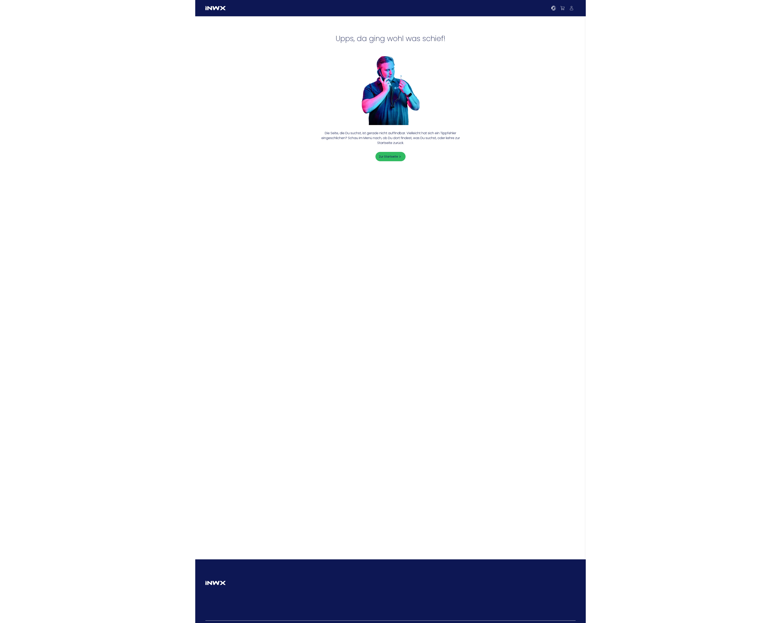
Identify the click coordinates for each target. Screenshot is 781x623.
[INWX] (215, 8)
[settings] (554, 8)
